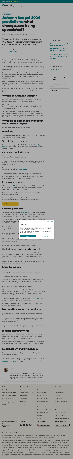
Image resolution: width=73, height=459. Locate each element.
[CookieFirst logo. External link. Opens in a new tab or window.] (20, 222)
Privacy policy (50, 221)
